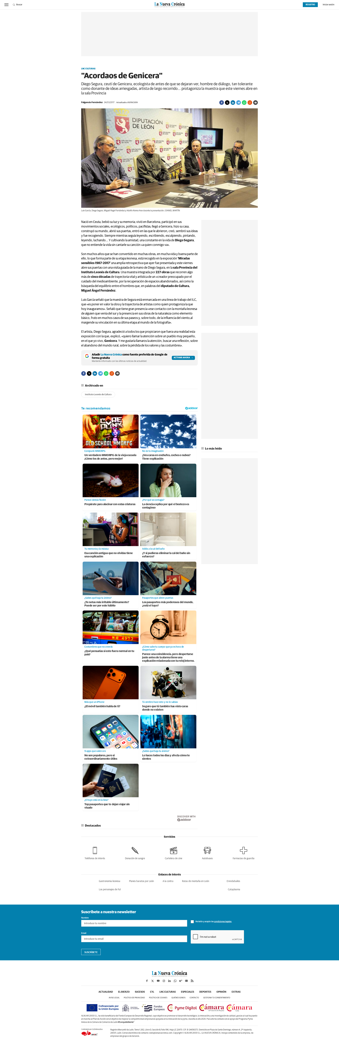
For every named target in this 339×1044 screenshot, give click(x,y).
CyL (152, 992)
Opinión (221, 992)
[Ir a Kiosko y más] (181, 981)
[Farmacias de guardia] (243, 852)
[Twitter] (227, 102)
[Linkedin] (233, 102)
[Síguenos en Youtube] (158, 981)
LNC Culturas (88, 69)
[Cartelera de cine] (174, 852)
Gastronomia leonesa (109, 881)
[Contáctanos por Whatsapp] (175, 981)
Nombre (85, 918)
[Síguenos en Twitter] (152, 981)
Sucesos (140, 992)
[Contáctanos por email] (186, 981)
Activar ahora (182, 358)
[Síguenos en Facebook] (147, 981)
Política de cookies (158, 998)
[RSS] (192, 981)
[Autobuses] (207, 852)
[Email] (255, 102)
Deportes (205, 992)
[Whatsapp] (244, 102)
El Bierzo (124, 992)
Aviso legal (114, 998)
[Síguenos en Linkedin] (169, 981)
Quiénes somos (178, 998)
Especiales (187, 992)
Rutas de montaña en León (195, 881)
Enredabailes (233, 881)
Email (83, 933)
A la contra (168, 881)
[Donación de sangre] (135, 852)
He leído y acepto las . (213, 922)
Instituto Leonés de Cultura (98, 394)
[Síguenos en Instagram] (164, 981)
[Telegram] (238, 102)
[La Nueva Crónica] (169, 975)
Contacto (194, 998)
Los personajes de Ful (110, 889)
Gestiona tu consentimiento (216, 998)
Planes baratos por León (141, 881)
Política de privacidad (134, 998)
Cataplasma (234, 889)
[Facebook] (221, 102)
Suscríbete (91, 952)
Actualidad (106, 992)
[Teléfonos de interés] (94, 852)
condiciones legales (222, 922)
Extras (236, 992)
